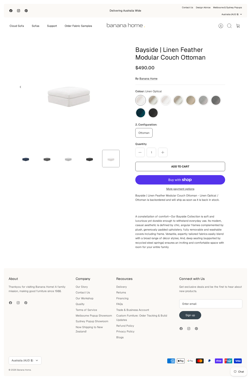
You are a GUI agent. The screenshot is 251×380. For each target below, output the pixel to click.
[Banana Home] (125, 26)
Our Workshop (84, 298)
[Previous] (20, 87)
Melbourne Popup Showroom (94, 315)
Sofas (35, 26)
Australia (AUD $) (230, 14)
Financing (122, 298)
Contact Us (187, 7)
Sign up (190, 315)
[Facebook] (11, 10)
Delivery (121, 287)
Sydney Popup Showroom (92, 321)
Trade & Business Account (132, 310)
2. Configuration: (146, 124)
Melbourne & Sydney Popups (227, 7)
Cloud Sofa (17, 26)
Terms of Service (86, 310)
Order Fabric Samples (78, 26)
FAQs (119, 304)
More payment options (180, 189)
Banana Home (148, 78)
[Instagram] (18, 10)
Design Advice (203, 7)
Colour (148, 91)
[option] (69, 91)
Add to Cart (180, 166)
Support (52, 26)
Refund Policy (125, 326)
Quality (80, 304)
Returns (121, 292)
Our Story (82, 287)
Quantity (141, 144)
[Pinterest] (26, 10)
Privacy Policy (125, 331)
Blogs (120, 337)
